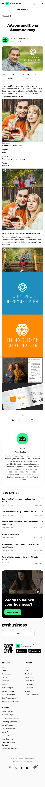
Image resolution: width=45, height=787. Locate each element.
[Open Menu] (3, 3)
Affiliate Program (8, 691)
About (4, 667)
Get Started (12, 612)
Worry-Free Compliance (10, 718)
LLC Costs (5, 735)
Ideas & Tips (8, 16)
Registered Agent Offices (11, 701)
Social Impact (6, 674)
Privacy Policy (30, 684)
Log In (18, 633)
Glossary (28, 691)
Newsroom (5, 681)
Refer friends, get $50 (10, 698)
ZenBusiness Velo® (8, 728)
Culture (4, 677)
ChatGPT (10, 78)
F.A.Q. (27, 670)
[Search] (34, 4)
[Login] (43, 4)
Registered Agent (8, 715)
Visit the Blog (6, 684)
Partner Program (8, 688)
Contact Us (29, 677)
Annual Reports (7, 725)
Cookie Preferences (32, 695)
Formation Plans (7, 711)
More (27, 78)
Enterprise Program (9, 695)
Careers (4, 670)
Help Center (29, 674)
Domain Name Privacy (10, 748)
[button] (38, 592)
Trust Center (29, 688)
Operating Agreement (9, 722)
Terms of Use (29, 681)
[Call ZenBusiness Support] (38, 4)
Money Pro (5, 732)
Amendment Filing (8, 739)
